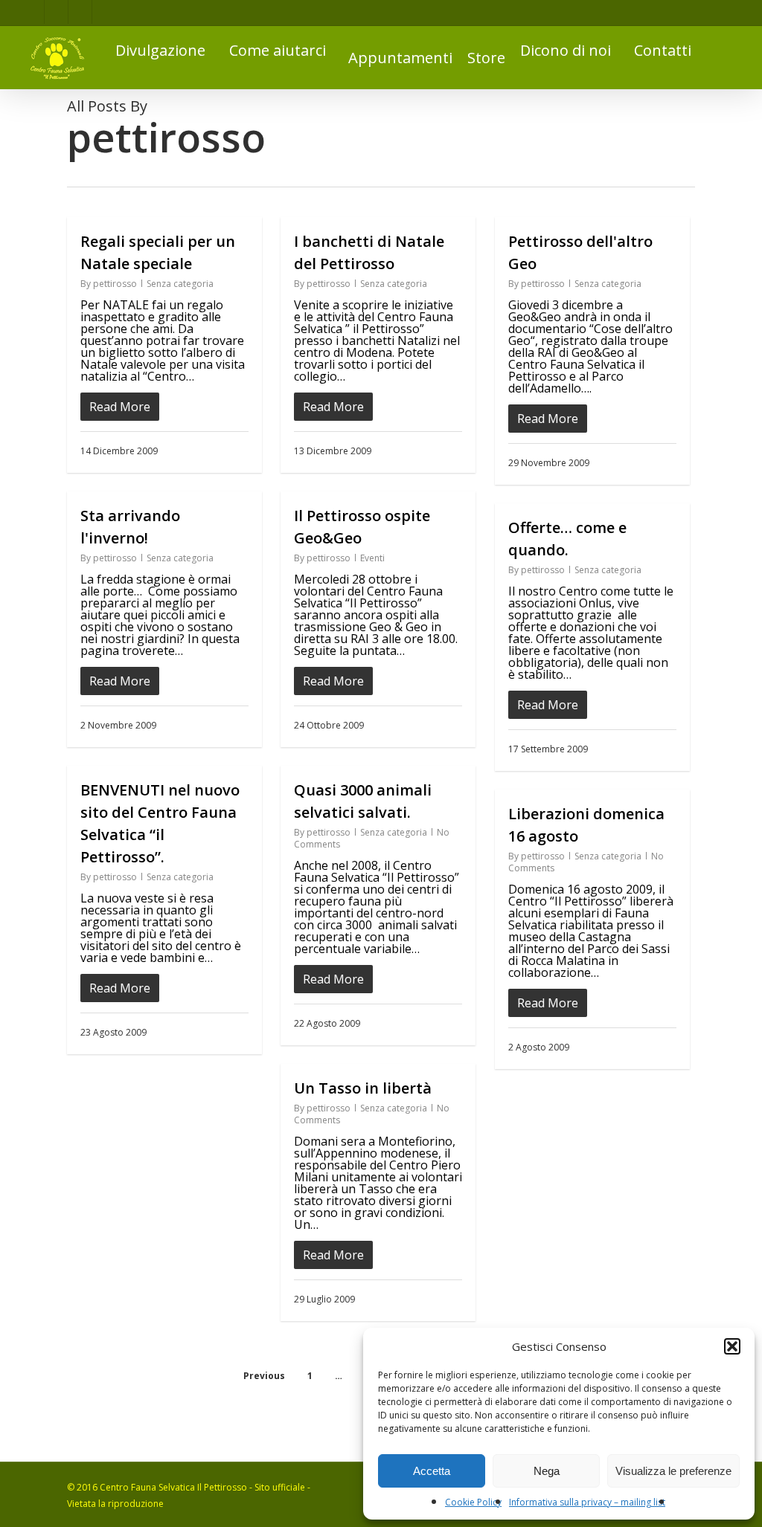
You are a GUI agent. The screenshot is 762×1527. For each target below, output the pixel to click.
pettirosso (115, 283)
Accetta (431, 1471)
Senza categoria (180, 283)
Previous (264, 1375)
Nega (547, 1471)
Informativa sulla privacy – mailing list (587, 1502)
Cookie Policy (473, 1502)
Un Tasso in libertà (363, 1088)
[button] (732, 1346)
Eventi (372, 558)
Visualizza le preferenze (673, 1471)
